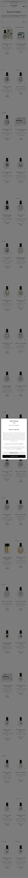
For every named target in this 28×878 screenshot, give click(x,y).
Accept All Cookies (14, 456)
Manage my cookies (14, 452)
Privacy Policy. (19, 449)
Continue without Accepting (13, 425)
